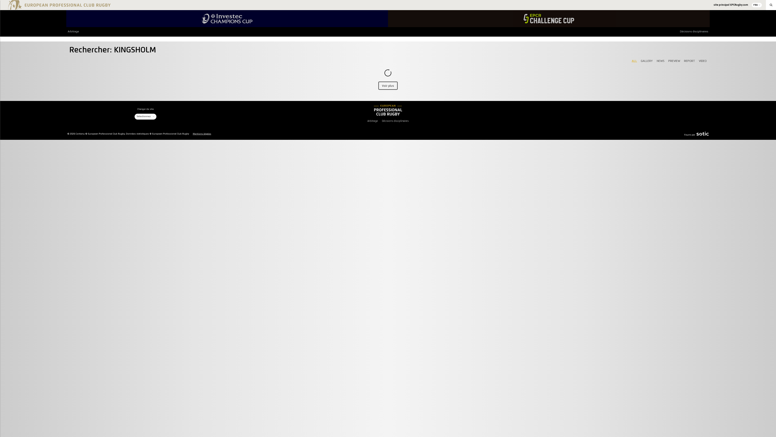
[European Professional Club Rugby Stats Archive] (58, 8)
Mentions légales (202, 134)
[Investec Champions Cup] (227, 18)
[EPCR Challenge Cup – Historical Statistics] (549, 18)
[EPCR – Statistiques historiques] (388, 110)
